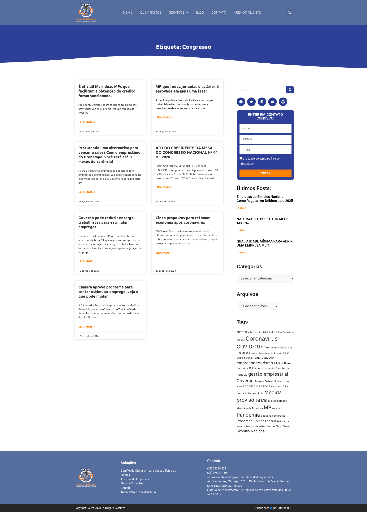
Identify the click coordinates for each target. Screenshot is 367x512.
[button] (289, 12)
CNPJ (271, 332)
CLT (265, 332)
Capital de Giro (253, 332)
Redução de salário (256, 426)
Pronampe (245, 421)
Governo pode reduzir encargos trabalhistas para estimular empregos (107, 222)
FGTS (278, 363)
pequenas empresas (273, 415)
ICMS (239, 386)
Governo (245, 380)
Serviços (176, 12)
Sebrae (271, 426)
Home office (281, 381)
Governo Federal (263, 381)
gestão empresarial (268, 374)
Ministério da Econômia (250, 408)
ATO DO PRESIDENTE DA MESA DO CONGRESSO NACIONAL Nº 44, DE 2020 (187, 152)
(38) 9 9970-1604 (217, 472)
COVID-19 (248, 347)
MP (267, 407)
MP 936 (276, 408)
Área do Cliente (247, 12)
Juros (240, 393)
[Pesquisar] (290, 89)
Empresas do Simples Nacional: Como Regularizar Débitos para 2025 (265, 199)
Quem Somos (150, 12)
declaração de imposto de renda (266, 353)
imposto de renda (256, 386)
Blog (200, 12)
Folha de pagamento (261, 368)
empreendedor (265, 357)
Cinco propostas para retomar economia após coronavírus (183, 220)
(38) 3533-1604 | (217, 468)
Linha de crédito (254, 393)
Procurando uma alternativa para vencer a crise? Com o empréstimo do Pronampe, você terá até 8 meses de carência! (109, 154)
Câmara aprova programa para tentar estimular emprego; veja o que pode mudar (108, 291)
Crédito (273, 348)
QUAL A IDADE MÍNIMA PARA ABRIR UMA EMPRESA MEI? (264, 243)
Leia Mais (241, 208)
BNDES (240, 332)
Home (127, 12)
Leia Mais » (86, 122)
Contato (219, 12)
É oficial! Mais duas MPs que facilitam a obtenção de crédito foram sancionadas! (106, 91)
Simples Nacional (251, 431)
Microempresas (277, 400)
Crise (265, 347)
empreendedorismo (255, 362)
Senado (287, 426)
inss (285, 386)
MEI (264, 400)
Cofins (278, 332)
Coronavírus (262, 338)
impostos (276, 386)
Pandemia (248, 415)
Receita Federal (264, 421)
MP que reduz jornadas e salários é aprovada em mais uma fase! (187, 88)
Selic (279, 426)
